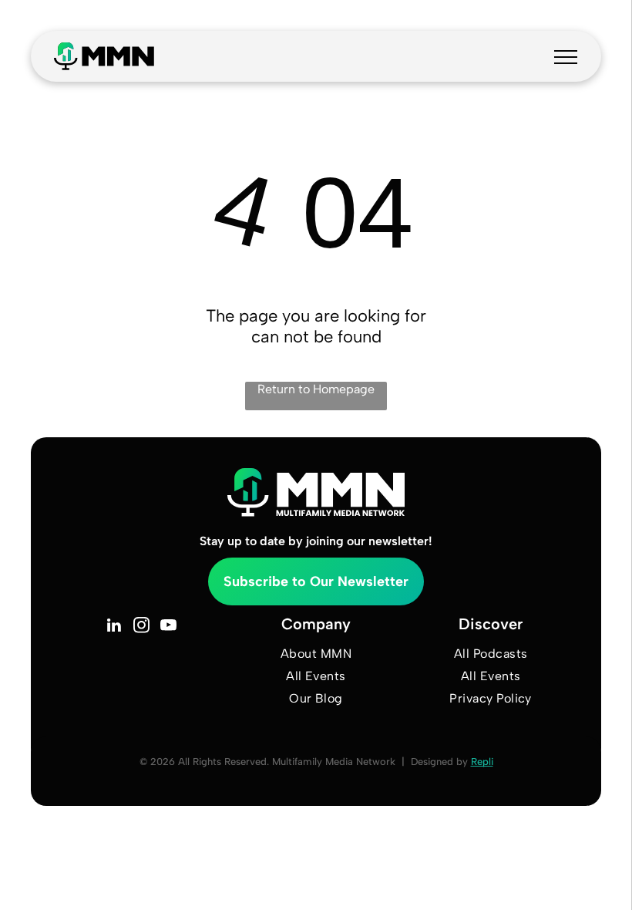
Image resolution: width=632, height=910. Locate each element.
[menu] (566, 57)
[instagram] (141, 627)
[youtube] (168, 627)
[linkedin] (114, 627)
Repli (482, 761)
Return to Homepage (316, 389)
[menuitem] (316, 653)
